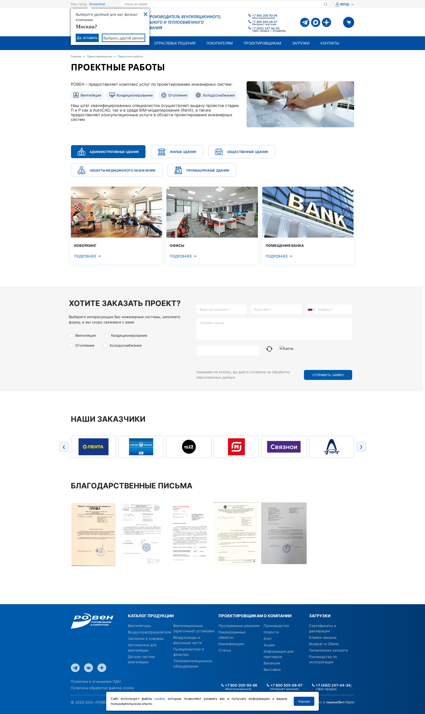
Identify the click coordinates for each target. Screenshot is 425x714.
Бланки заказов (322, 637)
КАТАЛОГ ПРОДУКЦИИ (151, 615)
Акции (269, 645)
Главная (76, 56)
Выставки (272, 669)
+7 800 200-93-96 (264, 15)
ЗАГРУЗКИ (319, 615)
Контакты (330, 43)
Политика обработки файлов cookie (102, 688)
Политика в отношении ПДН (96, 681)
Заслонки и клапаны (146, 638)
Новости (271, 632)
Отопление (84, 345)
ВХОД (347, 4)
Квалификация (231, 644)
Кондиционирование (128, 335)
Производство (276, 625)
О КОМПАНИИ (278, 615)
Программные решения (239, 625)
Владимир (97, 4)
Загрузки (300, 43)
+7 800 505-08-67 (264, 22)
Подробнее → (87, 256)
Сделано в (316, 702)
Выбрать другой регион (123, 38)
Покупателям (220, 43)
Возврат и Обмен (324, 644)
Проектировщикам (262, 43)
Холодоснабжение (125, 345)
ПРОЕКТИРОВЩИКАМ (239, 615)
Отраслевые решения (174, 43)
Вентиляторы (139, 625)
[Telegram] (304, 22)
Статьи (224, 650)
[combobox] (311, 309)
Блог (268, 638)
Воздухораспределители (149, 632)
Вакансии (272, 663)
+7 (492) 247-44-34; (266, 28)
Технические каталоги (328, 650)
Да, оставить (87, 38)
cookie (159, 699)
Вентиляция (85, 335)
